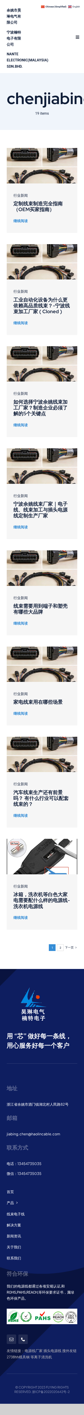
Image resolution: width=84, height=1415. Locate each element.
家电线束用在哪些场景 (38, 702)
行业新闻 (20, 195)
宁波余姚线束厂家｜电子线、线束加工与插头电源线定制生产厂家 (40, 510)
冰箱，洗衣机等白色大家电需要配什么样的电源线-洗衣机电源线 (41, 900)
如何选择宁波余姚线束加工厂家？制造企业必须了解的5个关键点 (40, 408)
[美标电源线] (42, 840)
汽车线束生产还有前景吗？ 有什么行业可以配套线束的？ (41, 798)
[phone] (23, 1339)
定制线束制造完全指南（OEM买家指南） (38, 206)
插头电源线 (52, 1351)
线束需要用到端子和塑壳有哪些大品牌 (40, 609)
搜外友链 (69, 1351)
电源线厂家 (34, 1351)
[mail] (11, 1339)
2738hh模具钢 (18, 1357)
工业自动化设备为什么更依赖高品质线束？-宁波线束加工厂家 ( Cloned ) (41, 306)
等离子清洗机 (41, 1357)
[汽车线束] (42, 149)
